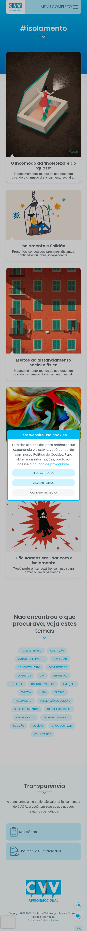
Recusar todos (43, 473)
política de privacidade (50, 464)
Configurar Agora (43, 493)
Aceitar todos (43, 483)
